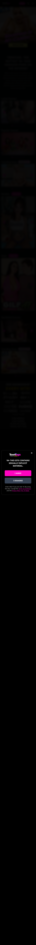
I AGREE (18, 473)
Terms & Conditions (25, 489)
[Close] (32, 453)
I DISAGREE (18, 480)
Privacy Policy (16, 491)
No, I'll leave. (25, 491)
